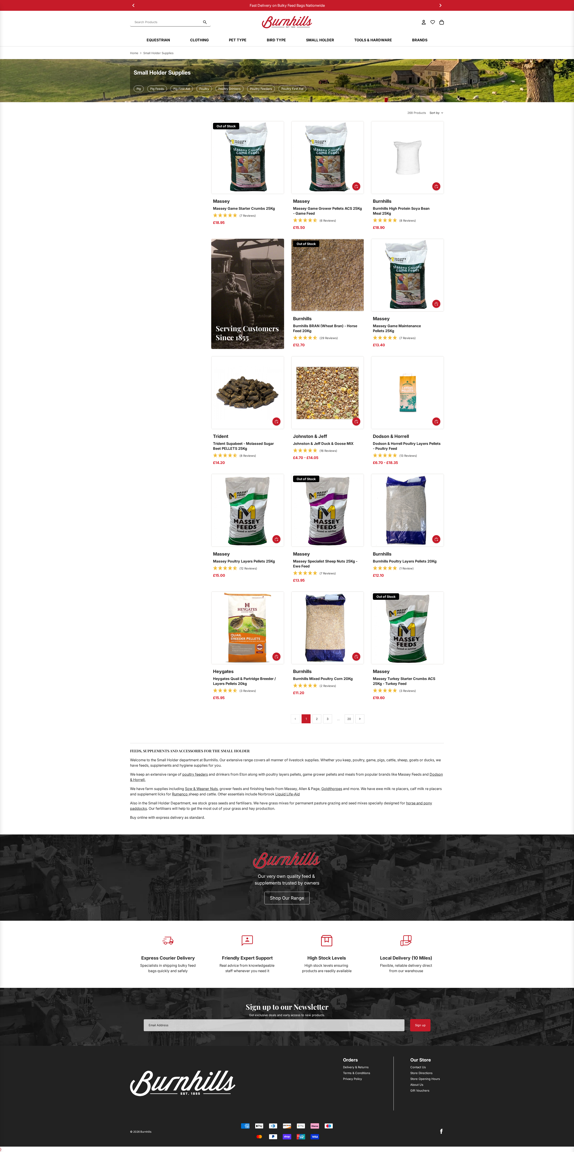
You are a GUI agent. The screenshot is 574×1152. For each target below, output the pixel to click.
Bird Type (276, 40)
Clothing (199, 40)
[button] (234, 215)
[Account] (424, 22)
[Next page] (359, 718)
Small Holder (320, 40)
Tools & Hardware (373, 40)
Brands (419, 40)
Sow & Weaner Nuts (201, 788)
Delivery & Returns (356, 1067)
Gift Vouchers (419, 1090)
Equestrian (158, 40)
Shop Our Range (287, 898)
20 (349, 719)
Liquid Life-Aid (287, 794)
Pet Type (237, 40)
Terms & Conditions (356, 1073)
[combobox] (167, 22)
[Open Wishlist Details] (432, 22)
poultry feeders (195, 774)
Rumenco (180, 794)
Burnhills (145, 1131)
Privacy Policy (352, 1079)
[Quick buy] (356, 186)
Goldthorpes (331, 788)
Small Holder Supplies (158, 53)
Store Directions (421, 1073)
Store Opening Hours (425, 1079)
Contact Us (418, 1067)
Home (134, 53)
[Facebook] (441, 1131)
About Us (416, 1084)
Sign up (420, 1025)
